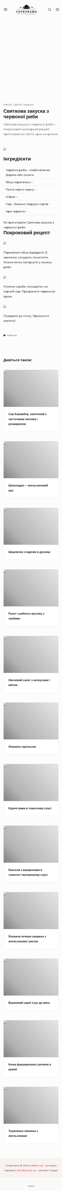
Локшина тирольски (22, 747)
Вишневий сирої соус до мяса (29, 1003)
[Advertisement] (31, 60)
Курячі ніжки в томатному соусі (29, 808)
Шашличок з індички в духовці (29, 552)
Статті (31, 1186)
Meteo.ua (37, 1165)
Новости (12, 335)
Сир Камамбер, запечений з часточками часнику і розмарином (27, 419)
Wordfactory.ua (26, 1170)
